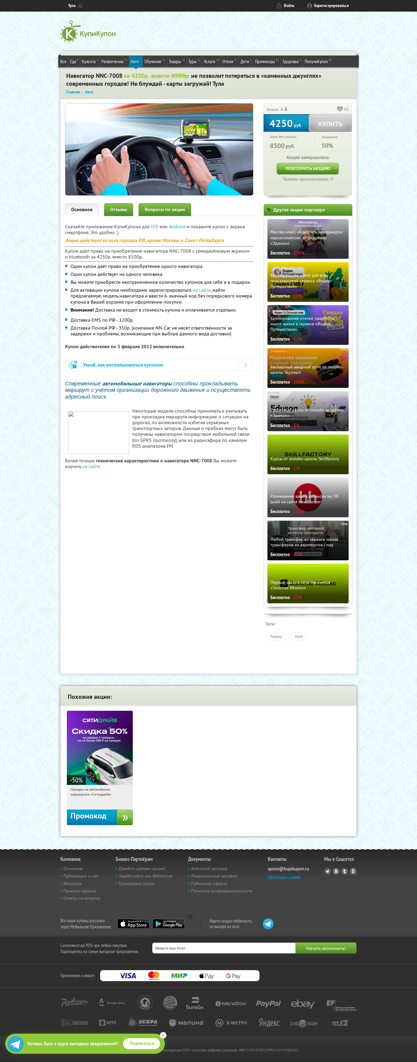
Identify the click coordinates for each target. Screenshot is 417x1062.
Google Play (169, 924)
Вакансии (72, 883)
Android (178, 226)
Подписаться (142, 1043)
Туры (194, 61)
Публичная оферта (209, 883)
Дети (246, 61)
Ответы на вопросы (81, 898)
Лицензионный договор (214, 876)
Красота (90, 61)
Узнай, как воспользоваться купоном (123, 365)
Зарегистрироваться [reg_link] (331, 5)
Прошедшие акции (136, 883)
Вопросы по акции (165, 209)
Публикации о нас (80, 876)
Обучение (154, 61)
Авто (136, 61)
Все (63, 61)
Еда (74, 61)
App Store (134, 924)
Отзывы (118, 209)
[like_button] (340, 110)
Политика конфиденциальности (221, 891)
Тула (71, 5)
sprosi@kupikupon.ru (288, 869)
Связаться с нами (284, 877)
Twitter (344, 871)
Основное (81, 209)
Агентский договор (209, 868)
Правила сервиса (79, 891)
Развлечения (114, 61)
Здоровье (291, 61)
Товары (177, 61)
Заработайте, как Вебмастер (146, 876)
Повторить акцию (307, 168)
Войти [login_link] (289, 5)
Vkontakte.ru (336, 871)
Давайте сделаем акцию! (142, 868)
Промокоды (267, 61)
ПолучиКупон (318, 61)
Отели (230, 61)
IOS (155, 226)
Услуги (211, 61)
